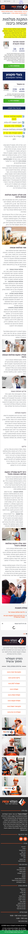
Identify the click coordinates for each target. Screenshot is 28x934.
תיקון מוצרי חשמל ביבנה (14, 706)
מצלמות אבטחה (18, 11)
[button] (3, 7)
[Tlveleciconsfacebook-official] (25, 839)
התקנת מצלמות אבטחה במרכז (18, 13)
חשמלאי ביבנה (14, 689)
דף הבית (25, 11)
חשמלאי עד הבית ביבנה (14, 712)
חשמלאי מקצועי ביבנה (14, 701)
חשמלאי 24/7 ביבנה (14, 683)
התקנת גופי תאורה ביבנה (14, 672)
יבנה (24, 634)
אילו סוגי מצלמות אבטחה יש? (16, 612)
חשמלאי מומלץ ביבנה (14, 695)
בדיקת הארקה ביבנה (14, 678)
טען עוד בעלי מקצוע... (14, 108)
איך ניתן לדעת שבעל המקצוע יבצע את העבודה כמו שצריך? (14, 616)
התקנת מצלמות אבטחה (7, 11)
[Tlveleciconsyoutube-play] (21, 839)
